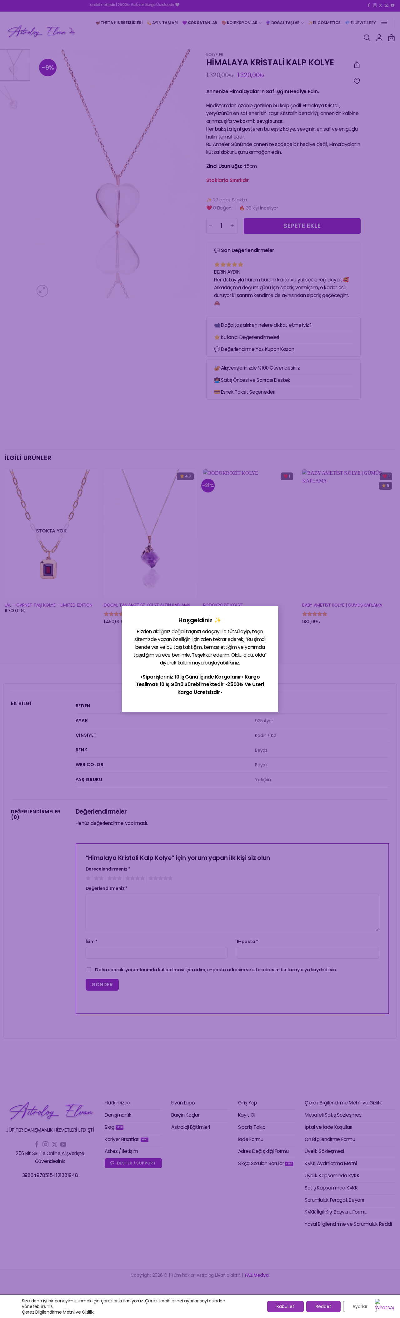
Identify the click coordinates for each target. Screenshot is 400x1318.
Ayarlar (360, 1306)
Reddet (323, 1306)
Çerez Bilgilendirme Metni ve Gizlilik (58, 1312)
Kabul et (285, 1306)
